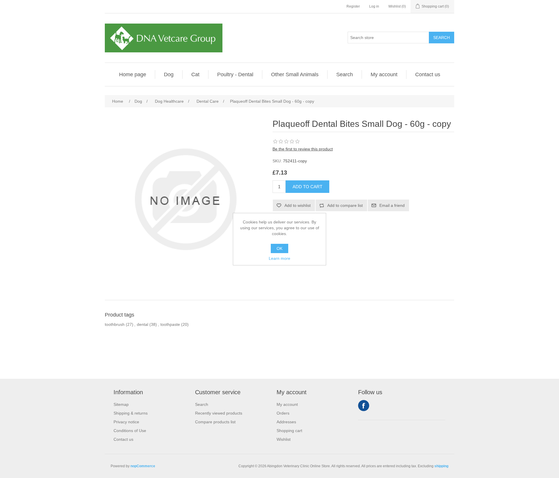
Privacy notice (126, 422)
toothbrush (115, 324)
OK (279, 248)
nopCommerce (142, 466)
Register (353, 6)
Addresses (286, 422)
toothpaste (170, 324)
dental (142, 324)
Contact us (427, 74)
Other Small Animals (295, 74)
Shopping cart (289, 430)
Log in (374, 6)
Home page (132, 74)
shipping (441, 466)
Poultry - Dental (235, 74)
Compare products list (215, 422)
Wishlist (284, 439)
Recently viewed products (218, 413)
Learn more (279, 258)
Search (344, 74)
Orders (283, 413)
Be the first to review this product (303, 149)
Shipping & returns (131, 413)
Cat (195, 74)
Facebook (363, 405)
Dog (169, 74)
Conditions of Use (130, 430)
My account (384, 74)
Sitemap (121, 404)
